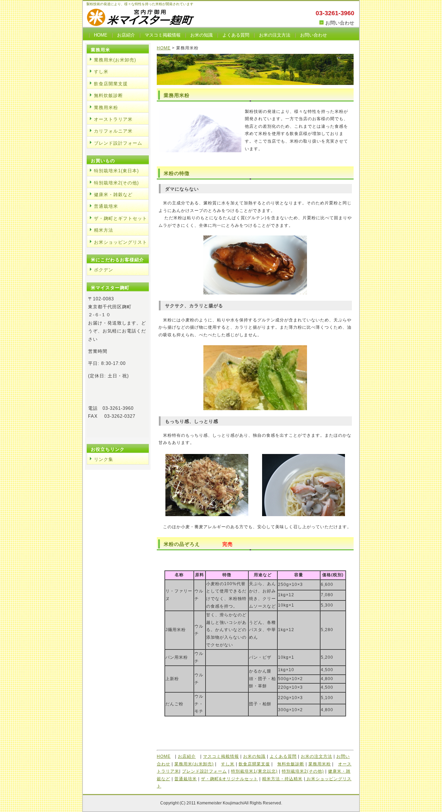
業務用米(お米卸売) (194, 764)
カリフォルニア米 (113, 131)
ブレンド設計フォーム (204, 771)
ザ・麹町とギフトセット (120, 218)
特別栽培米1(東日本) (116, 170)
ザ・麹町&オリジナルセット (229, 778)
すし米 (227, 764)
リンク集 (103, 459)
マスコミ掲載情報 (163, 35)
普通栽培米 (185, 778)
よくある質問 (235, 35)
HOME (100, 35)
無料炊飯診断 (290, 764)
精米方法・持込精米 (282, 778)
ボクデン (103, 269)
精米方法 (103, 230)
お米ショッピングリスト (120, 242)
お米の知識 (201, 35)
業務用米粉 (319, 764)
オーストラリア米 (113, 119)
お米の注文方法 (274, 35)
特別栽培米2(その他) (303, 771)
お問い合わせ (339, 23)
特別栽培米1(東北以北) (254, 771)
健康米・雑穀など (113, 194)
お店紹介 (126, 35)
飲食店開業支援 (254, 764)
